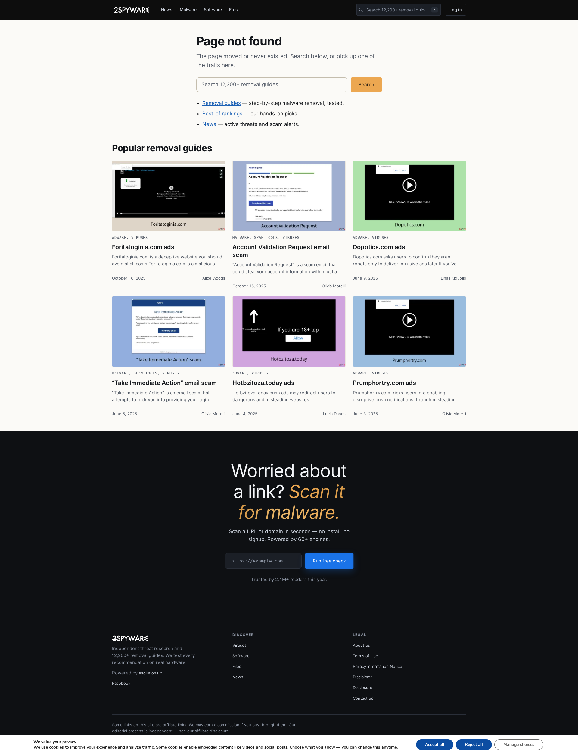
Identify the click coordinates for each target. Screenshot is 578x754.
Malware (188, 9)
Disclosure (362, 687)
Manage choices (518, 744)
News (166, 9)
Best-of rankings (222, 114)
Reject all (474, 744)
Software (213, 9)
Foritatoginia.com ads (143, 247)
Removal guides (221, 103)
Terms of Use (365, 655)
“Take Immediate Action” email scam (164, 382)
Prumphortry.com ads (384, 382)
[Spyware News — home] (131, 10)
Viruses (139, 238)
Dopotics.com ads (379, 247)
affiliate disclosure (212, 730)
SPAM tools (266, 238)
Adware (119, 238)
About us (361, 645)
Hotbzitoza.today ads (263, 382)
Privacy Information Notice (377, 666)
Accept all (434, 744)
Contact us (363, 698)
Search (366, 84)
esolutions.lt (150, 673)
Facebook (121, 683)
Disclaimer (362, 676)
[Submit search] (361, 9)
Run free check (329, 561)
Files (233, 9)
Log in (455, 9)
